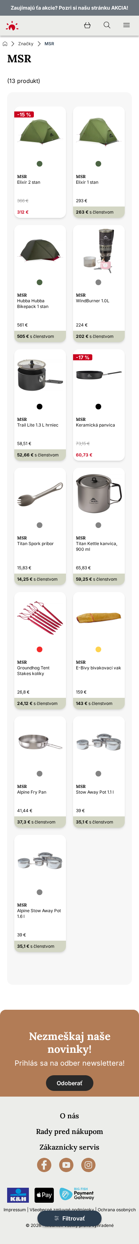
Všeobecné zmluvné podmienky (62, 1209)
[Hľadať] (107, 25)
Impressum (15, 1209)
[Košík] (87, 25)
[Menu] (126, 25)
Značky (26, 43)
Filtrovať (73, 1218)
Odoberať (70, 1083)
